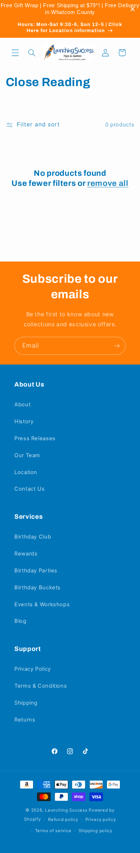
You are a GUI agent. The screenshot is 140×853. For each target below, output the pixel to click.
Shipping (26, 703)
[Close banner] (133, 9)
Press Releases (35, 438)
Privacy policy (100, 819)
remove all (108, 183)
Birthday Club (32, 536)
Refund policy (63, 819)
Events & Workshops (42, 604)
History (23, 421)
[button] (15, 52)
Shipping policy (95, 830)
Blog (20, 621)
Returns (24, 719)
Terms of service (53, 830)
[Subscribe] (117, 345)
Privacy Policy (32, 669)
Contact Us (29, 489)
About (22, 404)
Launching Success (66, 810)
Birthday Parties (35, 570)
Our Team (27, 455)
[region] (70, 9)
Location (25, 472)
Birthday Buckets (37, 587)
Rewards (25, 553)
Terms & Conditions (40, 686)
